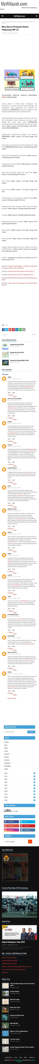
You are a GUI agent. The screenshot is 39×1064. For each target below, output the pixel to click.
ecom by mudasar (20, 619)
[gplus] (11, 825)
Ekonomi (7, 754)
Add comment (12, 698)
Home (3, 21)
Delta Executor (25, 660)
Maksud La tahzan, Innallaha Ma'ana (19, 1031)
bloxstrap (10, 561)
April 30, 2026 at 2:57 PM (15, 534)
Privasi (15, 1057)
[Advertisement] (19, 50)
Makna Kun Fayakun (14, 999)
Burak (9, 421)
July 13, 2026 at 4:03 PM (14, 598)
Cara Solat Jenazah (15, 1039)
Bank (6, 745)
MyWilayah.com (19, 16)
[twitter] (27, 821)
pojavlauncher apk (29, 386)
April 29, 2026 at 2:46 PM (15, 487)
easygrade (11, 636)
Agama (7, 742)
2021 (20, 788)
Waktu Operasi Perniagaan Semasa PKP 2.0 (21, 271)
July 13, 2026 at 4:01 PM (14, 576)
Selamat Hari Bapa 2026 (17, 344)
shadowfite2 (11, 541)
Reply (9, 392)
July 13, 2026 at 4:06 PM (14, 616)
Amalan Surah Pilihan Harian (17, 1015)
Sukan (6, 769)
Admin (5, 33)
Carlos (10, 445)
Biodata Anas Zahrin (15, 1007)
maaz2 (10, 672)
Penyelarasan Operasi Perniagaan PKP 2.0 (21, 274)
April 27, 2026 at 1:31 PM (15, 446)
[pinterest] (27, 825)
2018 (20, 797)
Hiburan (7, 757)
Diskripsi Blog (8, 1057)
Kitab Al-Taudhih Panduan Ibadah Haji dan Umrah (16, 966)
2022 (20, 785)
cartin (10, 575)
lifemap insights (32, 449)
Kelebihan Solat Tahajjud (9, 963)
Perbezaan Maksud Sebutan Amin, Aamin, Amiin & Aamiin (22, 984)
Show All (5, 972)
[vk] (27, 830)
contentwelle (12, 468)
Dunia (6, 751)
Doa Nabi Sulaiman (14, 991)
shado (10, 532)
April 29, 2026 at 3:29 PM (15, 510)
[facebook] (11, 821)
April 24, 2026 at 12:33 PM (15, 423)
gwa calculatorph (19, 495)
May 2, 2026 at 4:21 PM (14, 555)
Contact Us (32, 1057)
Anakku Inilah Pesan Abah (9, 960)
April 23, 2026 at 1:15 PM (15, 400)
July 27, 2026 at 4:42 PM (14, 654)
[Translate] (30, 841)
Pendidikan (8, 766)
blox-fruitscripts (16, 584)
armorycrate (18, 518)
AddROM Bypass (24, 601)
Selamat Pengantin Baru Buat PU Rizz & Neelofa (22, 1047)
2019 (20, 794)
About (25, 1057)
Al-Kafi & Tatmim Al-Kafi (9, 957)
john (9, 596)
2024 (20, 779)
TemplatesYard (18, 1060)
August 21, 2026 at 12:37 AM (15, 673)
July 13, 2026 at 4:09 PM (14, 637)
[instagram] (11, 830)
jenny (9, 377)
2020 (20, 791)
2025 (20, 776)
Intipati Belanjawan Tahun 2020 (13, 942)
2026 (20, 773)
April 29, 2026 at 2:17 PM (15, 469)
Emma (9, 553)
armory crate (12, 509)
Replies (11, 395)
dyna (9, 486)
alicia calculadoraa (14, 398)
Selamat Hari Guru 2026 (17, 352)
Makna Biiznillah (14, 1023)
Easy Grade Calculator (28, 644)
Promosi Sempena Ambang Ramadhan (13, 969)
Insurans (7, 760)
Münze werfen (11, 686)
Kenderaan (8, 763)
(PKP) (4, 97)
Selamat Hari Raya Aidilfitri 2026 (19, 360)
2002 (20, 800)
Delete (13, 392)
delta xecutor (12, 652)
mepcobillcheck (12, 433)
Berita (7, 21)
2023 (20, 782)
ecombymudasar (13, 614)
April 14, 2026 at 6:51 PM (15, 378)
